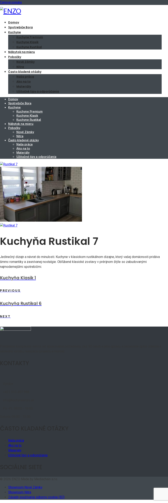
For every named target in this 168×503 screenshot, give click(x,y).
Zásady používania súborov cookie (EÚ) (36, 497)
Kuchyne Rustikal (29, 47)
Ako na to (23, 81)
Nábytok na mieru (21, 52)
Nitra (20, 67)
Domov (13, 22)
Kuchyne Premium (29, 37)
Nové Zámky (25, 62)
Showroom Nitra (19, 492)
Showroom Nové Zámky (25, 487)
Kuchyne (14, 32)
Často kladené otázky (24, 72)
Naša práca (25, 77)
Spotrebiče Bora (20, 27)
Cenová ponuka (11, 2)
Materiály (23, 86)
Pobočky (14, 57)
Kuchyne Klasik (27, 42)
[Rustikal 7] (8, 164)
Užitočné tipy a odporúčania (37, 91)
